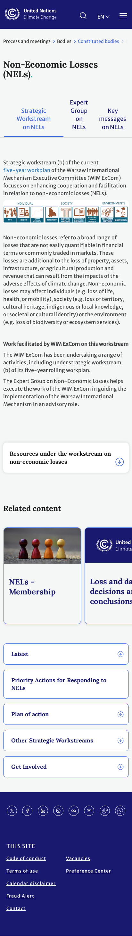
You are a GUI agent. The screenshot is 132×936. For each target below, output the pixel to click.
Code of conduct (26, 858)
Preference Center (88, 871)
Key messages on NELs (112, 119)
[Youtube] (89, 811)
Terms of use (22, 871)
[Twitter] (12, 811)
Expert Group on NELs (79, 115)
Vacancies (78, 858)
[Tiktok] (105, 811)
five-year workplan (26, 170)
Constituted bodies (98, 41)
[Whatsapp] (120, 811)
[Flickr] (74, 811)
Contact (16, 908)
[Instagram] (58, 811)
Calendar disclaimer (31, 883)
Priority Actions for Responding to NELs (58, 684)
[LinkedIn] (43, 811)
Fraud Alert (20, 896)
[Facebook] (27, 811)
